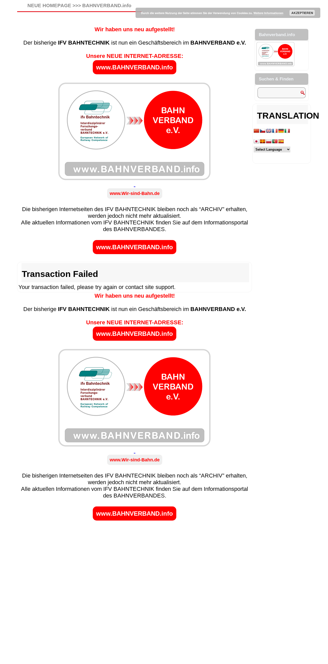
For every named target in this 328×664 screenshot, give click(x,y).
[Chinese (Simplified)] (256, 131)
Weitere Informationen (268, 13)
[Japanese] (256, 141)
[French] (275, 131)
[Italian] (287, 131)
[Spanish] (281, 141)
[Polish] (269, 141)
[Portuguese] (275, 141)
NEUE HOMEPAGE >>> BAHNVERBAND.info (79, 5)
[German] (281, 131)
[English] (269, 131)
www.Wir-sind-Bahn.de (135, 193)
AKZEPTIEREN (302, 13)
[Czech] (262, 131)
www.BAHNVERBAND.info (134, 67)
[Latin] (262, 141)
